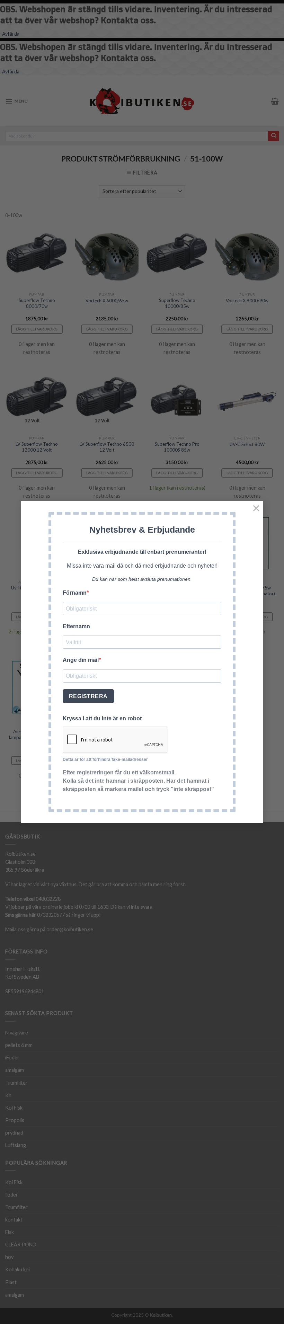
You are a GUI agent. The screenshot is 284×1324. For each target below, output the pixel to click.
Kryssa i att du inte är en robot (102, 718)
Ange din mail (81, 660)
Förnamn (75, 593)
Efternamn (76, 626)
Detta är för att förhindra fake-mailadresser (105, 759)
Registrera (88, 696)
